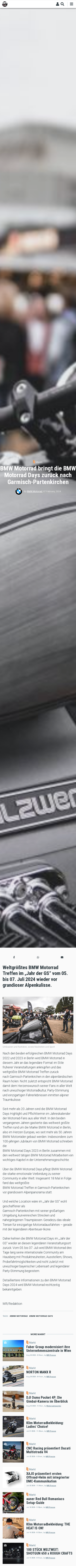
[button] (14, 957)
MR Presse (51, 1355)
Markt (39, 462)
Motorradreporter (53, 1406)
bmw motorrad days (41, 1316)
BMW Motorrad (34, 491)
